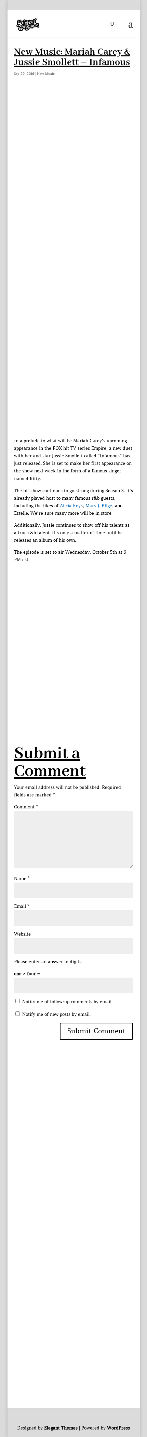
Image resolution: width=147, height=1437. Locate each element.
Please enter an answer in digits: (48, 962)
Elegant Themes (61, 1428)
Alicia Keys (71, 506)
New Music (46, 73)
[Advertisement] (73, 170)
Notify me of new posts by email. (56, 1014)
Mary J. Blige (98, 506)
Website (22, 934)
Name (21, 879)
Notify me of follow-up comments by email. (67, 1002)
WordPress (118, 1428)
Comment (26, 807)
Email (21, 906)
